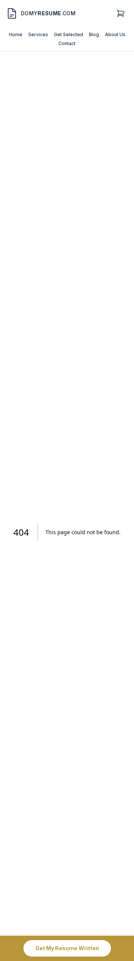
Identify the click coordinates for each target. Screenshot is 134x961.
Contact (67, 43)
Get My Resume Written (67, 948)
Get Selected (68, 34)
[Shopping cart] (120, 13)
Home (15, 34)
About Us (115, 34)
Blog (94, 34)
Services (38, 34)
